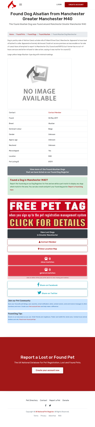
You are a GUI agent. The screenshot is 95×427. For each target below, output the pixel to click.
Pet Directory (32, 400)
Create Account (76, 5)
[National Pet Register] (12, 4)
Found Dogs (32, 34)
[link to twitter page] (50, 405)
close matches (47, 260)
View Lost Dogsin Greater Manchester (47, 233)
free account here (34, 306)
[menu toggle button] (20, 4)
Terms (36, 416)
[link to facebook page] (45, 405)
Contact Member (54, 113)
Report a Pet (54, 400)
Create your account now (47, 370)
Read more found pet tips (27, 319)
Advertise (52, 416)
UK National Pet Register (44, 412)
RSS (59, 416)
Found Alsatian (44, 34)
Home (11, 34)
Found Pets (20, 34)
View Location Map (48, 249)
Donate (66, 400)
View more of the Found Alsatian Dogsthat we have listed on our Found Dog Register (47, 170)
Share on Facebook (48, 285)
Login (59, 5)
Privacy (43, 416)
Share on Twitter (49, 293)
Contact (43, 400)
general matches (47, 271)
